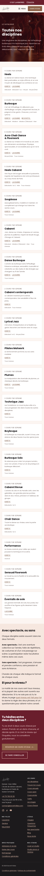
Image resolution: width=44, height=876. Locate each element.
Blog (29, 833)
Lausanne (16, 86)
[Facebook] (7, 810)
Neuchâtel (26, 118)
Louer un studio (33, 846)
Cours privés (32, 795)
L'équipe (30, 820)
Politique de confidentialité (27, 870)
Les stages (31, 802)
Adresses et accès (9, 846)
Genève (7, 86)
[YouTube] (11, 810)
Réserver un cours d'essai (19, 747)
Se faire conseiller (14, 755)
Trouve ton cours (34, 785)
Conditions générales (10, 856)
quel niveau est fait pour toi (29, 697)
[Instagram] (3, 810)
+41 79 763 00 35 (8, 796)
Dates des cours (8, 849)
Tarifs (29, 799)
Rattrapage (6, 853)
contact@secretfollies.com (12, 806)
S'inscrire (30, 2)
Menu (23, 9)
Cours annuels (32, 788)
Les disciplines (32, 782)
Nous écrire (31, 836)
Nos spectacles (33, 829)
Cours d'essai (32, 805)
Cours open (31, 792)
